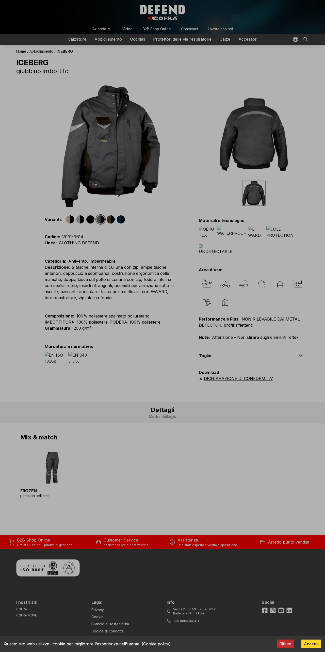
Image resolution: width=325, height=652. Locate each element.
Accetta (311, 643)
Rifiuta (285, 643)
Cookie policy (156, 643)
